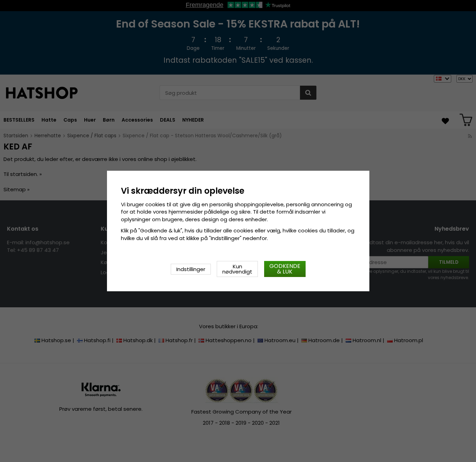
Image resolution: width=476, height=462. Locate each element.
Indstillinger (190, 269)
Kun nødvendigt (237, 269)
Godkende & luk (284, 269)
